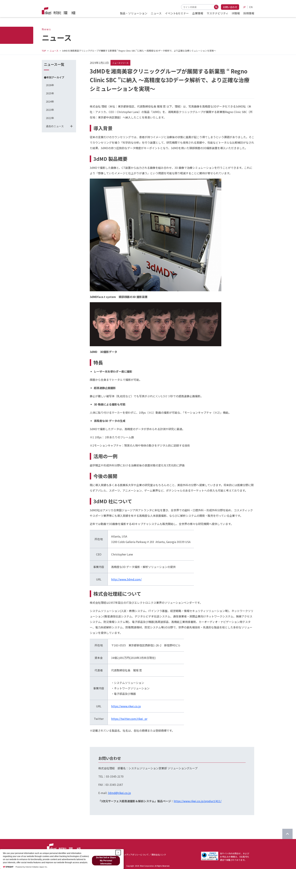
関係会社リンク (159, 854)
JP (244, 7)
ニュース (54, 50)
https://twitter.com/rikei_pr (129, 719)
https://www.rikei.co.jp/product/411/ (197, 801)
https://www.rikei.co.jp (126, 706)
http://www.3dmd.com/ (126, 579)
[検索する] (216, 7)
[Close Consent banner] (118, 852)
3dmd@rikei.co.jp (119, 793)
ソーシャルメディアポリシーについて (131, 854)
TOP (44, 50)
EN (250, 7)
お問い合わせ (230, 7)
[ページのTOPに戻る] (287, 834)
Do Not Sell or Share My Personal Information (106, 860)
